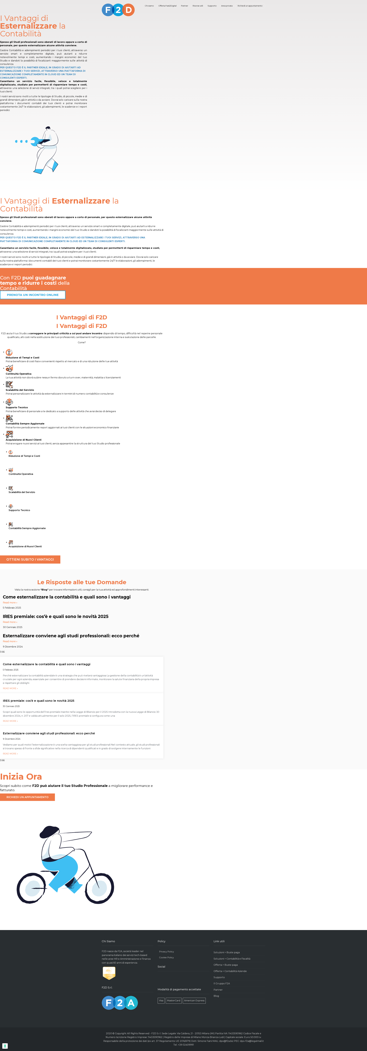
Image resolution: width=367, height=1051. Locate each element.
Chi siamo (149, 6)
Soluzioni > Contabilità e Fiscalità (232, 958)
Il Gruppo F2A (222, 983)
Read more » (10, 602)
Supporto (212, 6)
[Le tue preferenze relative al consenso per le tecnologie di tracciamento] (5, 1046)
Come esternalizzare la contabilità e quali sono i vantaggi (67, 597)
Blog (216, 996)
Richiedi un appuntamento (250, 6)
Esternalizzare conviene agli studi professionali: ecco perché (71, 635)
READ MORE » (10, 688)
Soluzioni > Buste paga (227, 952)
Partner (184, 6)
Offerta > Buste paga (226, 965)
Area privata (227, 6)
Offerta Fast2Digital (167, 6)
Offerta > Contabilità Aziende (230, 971)
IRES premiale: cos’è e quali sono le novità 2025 (56, 616)
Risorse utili (198, 6)
